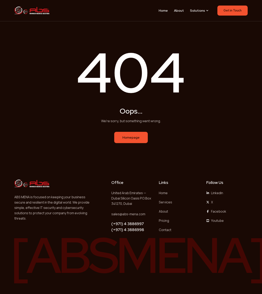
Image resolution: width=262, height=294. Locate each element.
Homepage (131, 137)
